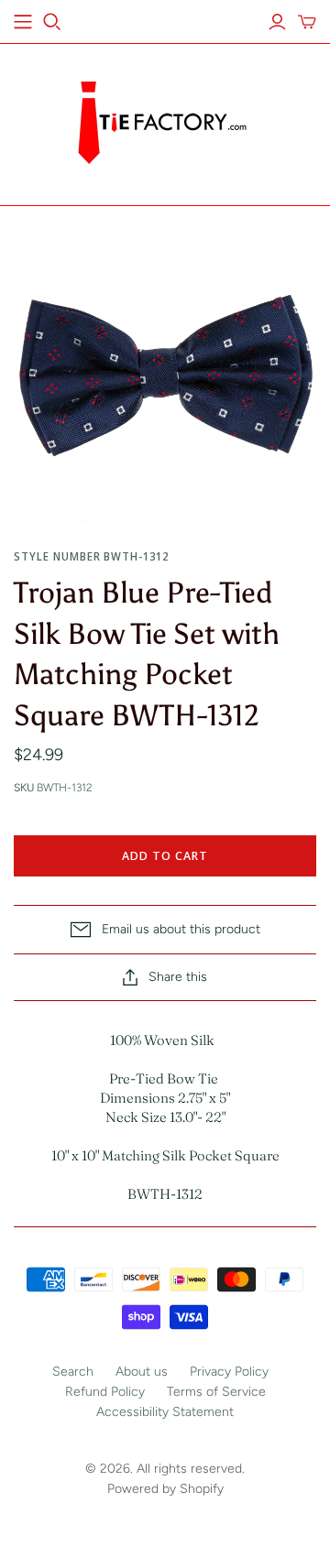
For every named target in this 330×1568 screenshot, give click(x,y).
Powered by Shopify (165, 1489)
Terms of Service (216, 1391)
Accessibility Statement (165, 1412)
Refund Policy (105, 1391)
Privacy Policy (229, 1371)
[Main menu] (23, 22)
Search (73, 1371)
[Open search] (52, 22)
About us (142, 1371)
